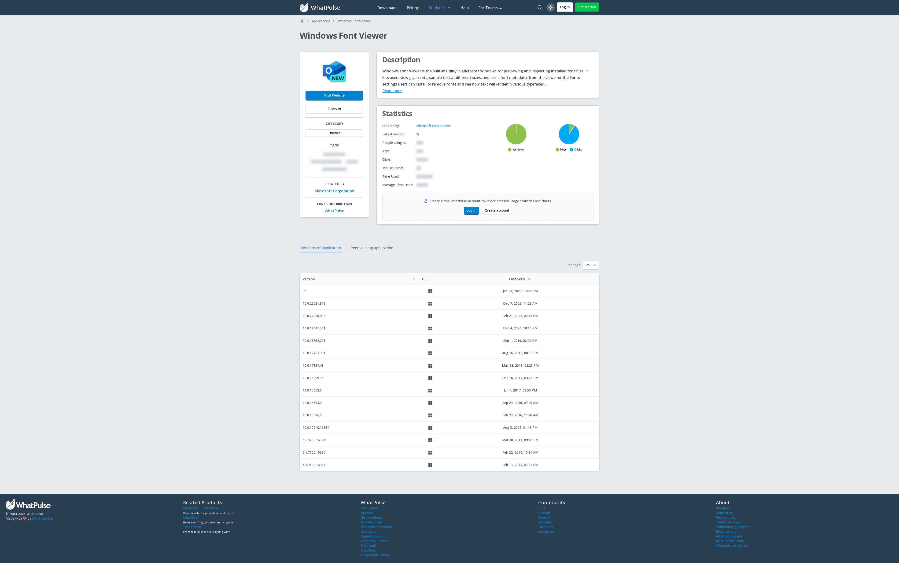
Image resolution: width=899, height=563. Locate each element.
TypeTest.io (192, 527)
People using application (372, 247)
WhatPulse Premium (376, 527)
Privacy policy (726, 517)
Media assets (726, 531)
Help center (369, 508)
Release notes (372, 522)
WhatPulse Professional (201, 508)
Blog (541, 508)
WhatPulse (334, 210)
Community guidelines (733, 527)
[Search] (540, 7)
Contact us (724, 513)
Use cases (368, 531)
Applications (321, 21)
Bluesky (544, 517)
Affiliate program (729, 536)
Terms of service (728, 522)
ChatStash (369, 550)
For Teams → (490, 7)
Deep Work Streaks (375, 555)
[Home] (302, 21)
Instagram (546, 531)
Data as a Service (374, 541)
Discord (544, 513)
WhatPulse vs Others (732, 545)
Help (464, 7)
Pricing (413, 7)
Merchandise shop (730, 541)
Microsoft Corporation (334, 191)
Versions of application (321, 247)
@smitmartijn (42, 518)
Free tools (368, 545)
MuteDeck (191, 517)
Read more (392, 90)
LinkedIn (544, 522)
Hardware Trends (374, 536)
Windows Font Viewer (354, 21)
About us (723, 508)
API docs (367, 513)
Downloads (387, 7)
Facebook (545, 527)
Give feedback (371, 517)
